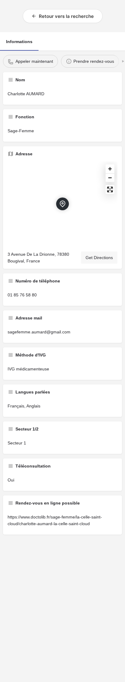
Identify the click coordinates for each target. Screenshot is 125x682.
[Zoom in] (110, 168)
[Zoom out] (110, 177)
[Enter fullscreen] (110, 189)
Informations (19, 41)
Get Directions (99, 257)
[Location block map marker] (62, 204)
